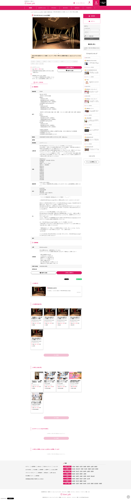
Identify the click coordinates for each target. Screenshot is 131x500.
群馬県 (96, 468)
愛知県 (73, 473)
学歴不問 (32, 63)
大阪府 (73, 476)
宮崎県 (92, 483)
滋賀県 (77, 476)
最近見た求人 (91, 44)
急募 (37, 63)
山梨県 (88, 471)
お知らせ (39, 466)
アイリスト (53, 7)
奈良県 (88, 476)
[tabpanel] (56, 33)
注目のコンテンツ (47, 466)
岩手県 (81, 466)
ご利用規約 (39, 472)
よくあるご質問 (54, 469)
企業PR (47, 469)
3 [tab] (58, 53)
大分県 (88, 483)
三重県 (84, 473)
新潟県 (73, 471)
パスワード (86, 32)
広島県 (84, 478)
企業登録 (37, 475)
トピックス (55, 466)
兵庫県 (84, 476)
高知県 (84, 481)
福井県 (84, 471)
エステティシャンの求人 (38, 11)
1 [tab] (54, 53)
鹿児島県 (96, 483)
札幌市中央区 (49, 11)
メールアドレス (87, 28)
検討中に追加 (70, 70)
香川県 (77, 481)
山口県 (88, 478)
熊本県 (84, 483)
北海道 (45, 11)
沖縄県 (100, 483)
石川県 (81, 471)
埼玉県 (85, 468)
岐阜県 (77, 473)
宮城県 (84, 466)
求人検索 (35, 469)
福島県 (95, 466)
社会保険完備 (75, 61)
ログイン (27, 466)
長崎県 (81, 483)
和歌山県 (92, 476)
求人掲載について (29, 475)
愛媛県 (81, 481)
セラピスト (77, 7)
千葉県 (82, 468)
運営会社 (46, 472)
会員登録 (33, 466)
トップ (32, 11)
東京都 (73, 468)
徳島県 (73, 481)
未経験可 (62, 61)
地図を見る (35, 72)
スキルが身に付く (56, 61)
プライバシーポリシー (30, 472)
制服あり (49, 61)
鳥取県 (73, 478)
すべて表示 (56, 355)
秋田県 (88, 466)
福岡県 (73, 483)
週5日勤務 (33, 61)
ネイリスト (65, 7)
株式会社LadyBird (43, 247)
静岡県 (81, 473)
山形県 (92, 466)
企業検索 (41, 469)
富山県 (77, 471)
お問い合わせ (53, 472)
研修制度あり (39, 61)
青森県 (77, 466)
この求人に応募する (69, 67)
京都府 (81, 476)
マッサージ (89, 7)
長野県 (92, 471)
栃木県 (93, 468)
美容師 (30, 7)
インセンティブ (68, 61)
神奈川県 (78, 468)
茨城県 (89, 468)
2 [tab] (56, 53)
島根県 (77, 478)
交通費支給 (45, 61)
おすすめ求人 (28, 469)
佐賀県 (77, 483)
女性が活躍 (41, 63)
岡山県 (81, 478)
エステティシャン (42, 7)
